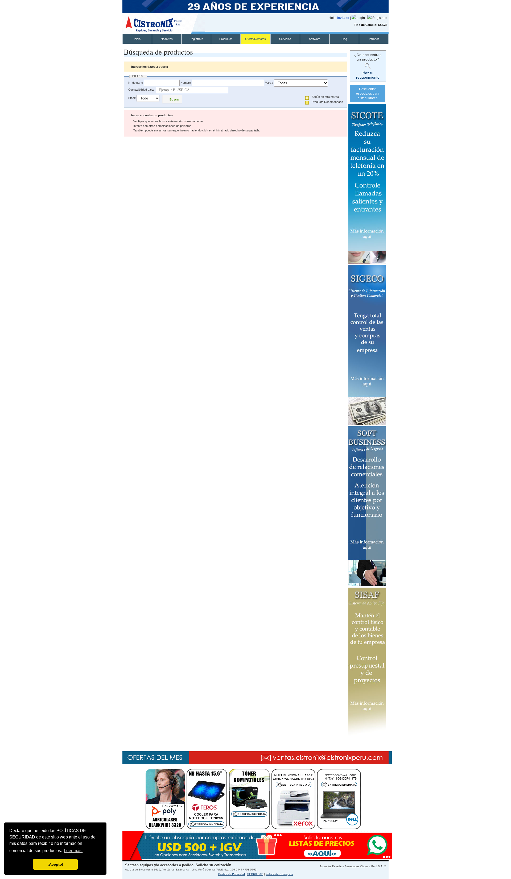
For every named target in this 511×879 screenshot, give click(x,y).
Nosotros (167, 39)
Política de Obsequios (279, 874)
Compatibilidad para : (141, 89)
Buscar (174, 99)
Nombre (185, 82)
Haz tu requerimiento (368, 75)
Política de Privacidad (231, 874)
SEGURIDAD (255, 874)
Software (314, 39)
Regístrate (379, 18)
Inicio (137, 39)
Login (361, 18)
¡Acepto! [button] (55, 864)
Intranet (374, 39)
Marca (269, 82)
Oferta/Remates (255, 39)
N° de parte (135, 82)
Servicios (285, 39)
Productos (226, 39)
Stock (132, 98)
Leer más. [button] (73, 850)
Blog (344, 39)
